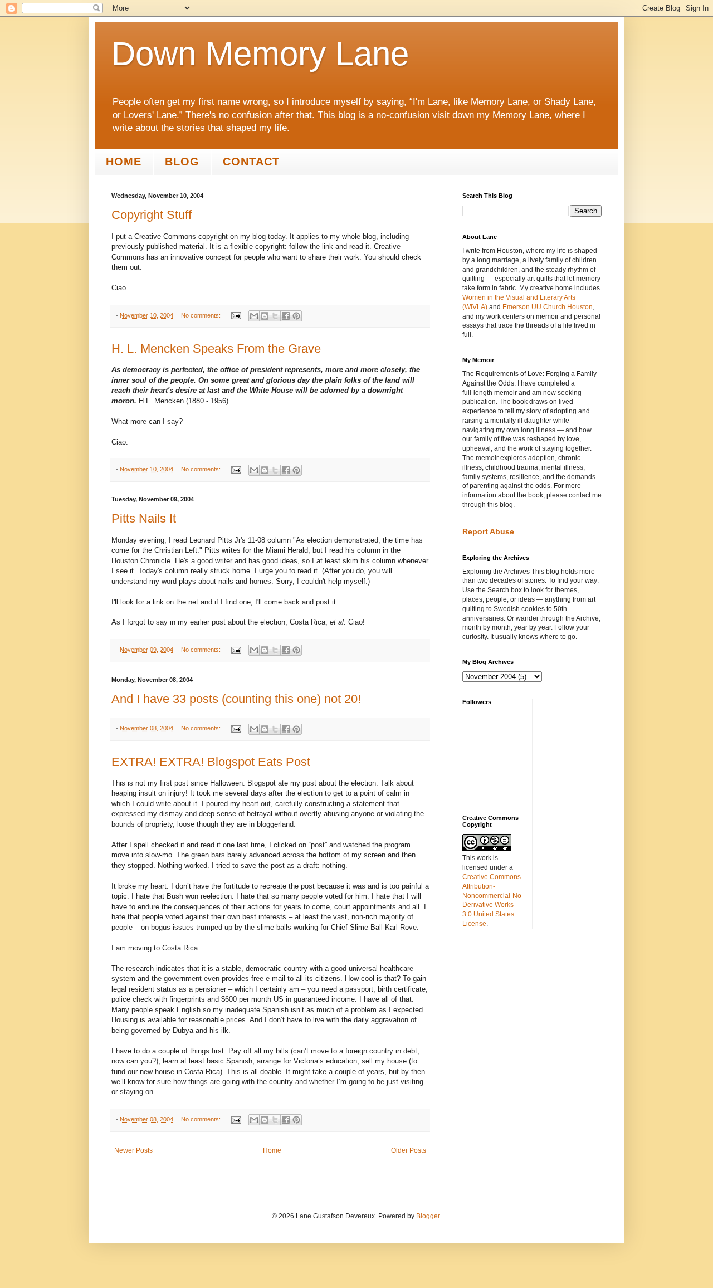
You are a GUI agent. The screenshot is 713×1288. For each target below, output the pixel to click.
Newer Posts (133, 1150)
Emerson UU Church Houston (547, 307)
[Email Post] (235, 315)
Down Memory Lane (260, 53)
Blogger (427, 1216)
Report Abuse (488, 531)
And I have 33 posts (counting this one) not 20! (236, 699)
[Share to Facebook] (285, 315)
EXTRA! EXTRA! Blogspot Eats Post (210, 762)
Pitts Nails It (143, 518)
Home (123, 161)
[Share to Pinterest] (296, 315)
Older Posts (408, 1150)
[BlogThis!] (264, 315)
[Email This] (254, 315)
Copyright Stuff (151, 215)
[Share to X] (275, 315)
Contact (251, 161)
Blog (182, 161)
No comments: (201, 315)
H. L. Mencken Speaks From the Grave (216, 348)
